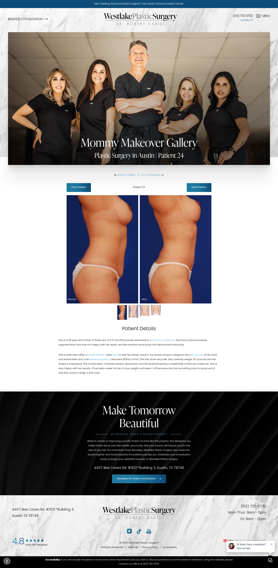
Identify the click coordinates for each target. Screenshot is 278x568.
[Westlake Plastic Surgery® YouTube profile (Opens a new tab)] (148, 531)
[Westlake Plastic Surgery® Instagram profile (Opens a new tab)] (129, 531)
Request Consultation (25, 19)
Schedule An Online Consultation (136, 479)
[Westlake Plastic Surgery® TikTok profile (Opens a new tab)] (139, 531)
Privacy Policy (150, 547)
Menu (266, 16)
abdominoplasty (99, 359)
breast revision (96, 355)
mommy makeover (163, 340)
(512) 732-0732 (243, 16)
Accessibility (169, 547)
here (115, 355)
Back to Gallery (126, 175)
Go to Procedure (151, 175)
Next (199, 187)
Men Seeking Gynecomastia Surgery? (139, 4)
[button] (7, 561)
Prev (78, 187)
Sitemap (133, 547)
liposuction (196, 355)
